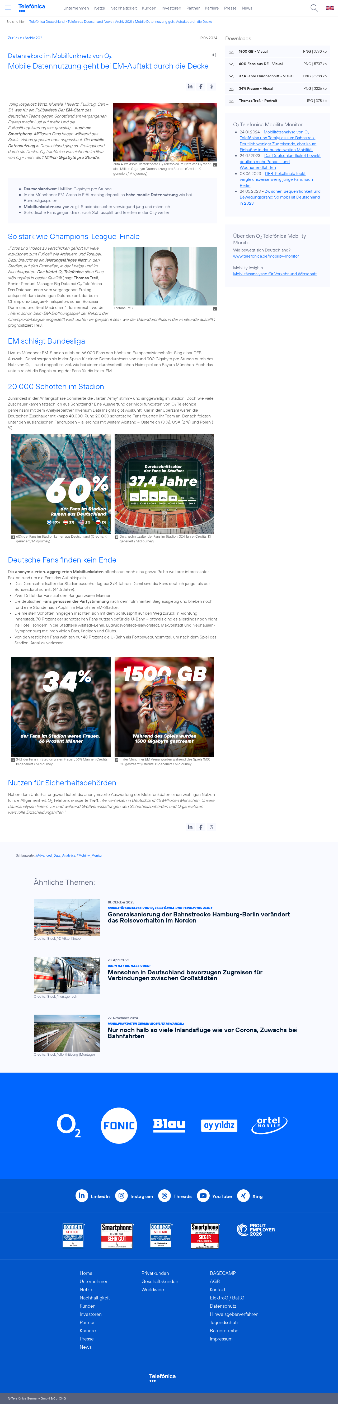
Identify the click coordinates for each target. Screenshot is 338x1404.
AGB (215, 1281)
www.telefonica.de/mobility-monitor (266, 256)
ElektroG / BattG (227, 1298)
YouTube (222, 1196)
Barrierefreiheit (225, 1331)
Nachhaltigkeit (123, 8)
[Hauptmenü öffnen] (8, 8)
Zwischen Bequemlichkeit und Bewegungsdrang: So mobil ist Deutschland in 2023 (280, 197)
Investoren (171, 8)
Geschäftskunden (160, 1281)
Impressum (221, 1339)
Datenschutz (223, 1306)
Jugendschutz (224, 1322)
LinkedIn (100, 1196)
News (247, 8)
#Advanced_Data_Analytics (55, 855)
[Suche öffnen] (314, 8)
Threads (182, 1196)
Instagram (141, 1196)
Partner (193, 8)
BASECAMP (223, 1273)
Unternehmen (76, 8)
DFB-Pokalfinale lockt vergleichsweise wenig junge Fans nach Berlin (276, 179)
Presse (230, 8)
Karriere (212, 8)
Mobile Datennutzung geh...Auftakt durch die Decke (173, 21)
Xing (257, 1196)
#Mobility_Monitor (89, 855)
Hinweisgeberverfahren (234, 1314)
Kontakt (218, 1289)
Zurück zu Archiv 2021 (26, 37)
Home (86, 1273)
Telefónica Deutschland (47, 21)
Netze (99, 8)
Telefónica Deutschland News (90, 21)
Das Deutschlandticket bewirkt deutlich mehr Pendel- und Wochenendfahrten (280, 161)
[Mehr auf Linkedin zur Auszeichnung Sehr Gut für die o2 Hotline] (161, 1236)
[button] (190, 87)
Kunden (149, 8)
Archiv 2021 (123, 21)
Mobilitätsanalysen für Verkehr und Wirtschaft (275, 273)
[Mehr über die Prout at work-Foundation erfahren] (255, 1236)
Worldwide (153, 1289)
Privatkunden (155, 1273)
